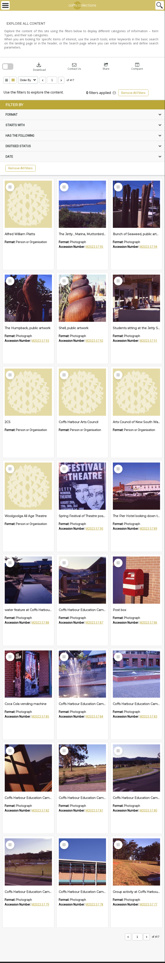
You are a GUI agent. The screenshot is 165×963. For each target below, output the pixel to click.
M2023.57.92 (94, 340)
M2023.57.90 (94, 528)
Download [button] (39, 67)
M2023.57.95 (94, 246)
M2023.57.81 (94, 810)
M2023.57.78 (94, 904)
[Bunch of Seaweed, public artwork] (136, 204)
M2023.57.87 (94, 622)
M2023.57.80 (148, 810)
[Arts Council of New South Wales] (136, 392)
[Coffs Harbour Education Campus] (82, 580)
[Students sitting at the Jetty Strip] (136, 298)
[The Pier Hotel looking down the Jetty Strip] (136, 486)
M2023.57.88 (40, 622)
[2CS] (28, 392)
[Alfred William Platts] (28, 204)
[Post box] (136, 580)
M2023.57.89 (148, 528)
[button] (74, 67)
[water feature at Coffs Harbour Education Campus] (28, 580)
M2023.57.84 (94, 716)
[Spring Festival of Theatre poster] (82, 486)
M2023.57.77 (148, 904)
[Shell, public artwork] (82, 298)
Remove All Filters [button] (133, 93)
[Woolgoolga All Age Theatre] (28, 486)
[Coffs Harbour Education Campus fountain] (82, 674)
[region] (82, 137)
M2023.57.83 (148, 716)
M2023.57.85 (40, 716)
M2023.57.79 (40, 904)
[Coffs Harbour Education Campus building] (28, 768)
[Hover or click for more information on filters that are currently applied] (114, 93)
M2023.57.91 (148, 340)
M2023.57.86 (148, 622)
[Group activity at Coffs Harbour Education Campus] (136, 862)
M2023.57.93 (40, 340)
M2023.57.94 (148, 246)
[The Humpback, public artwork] (28, 298)
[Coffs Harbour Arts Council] (82, 392)
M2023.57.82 (40, 810)
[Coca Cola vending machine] (28, 674)
